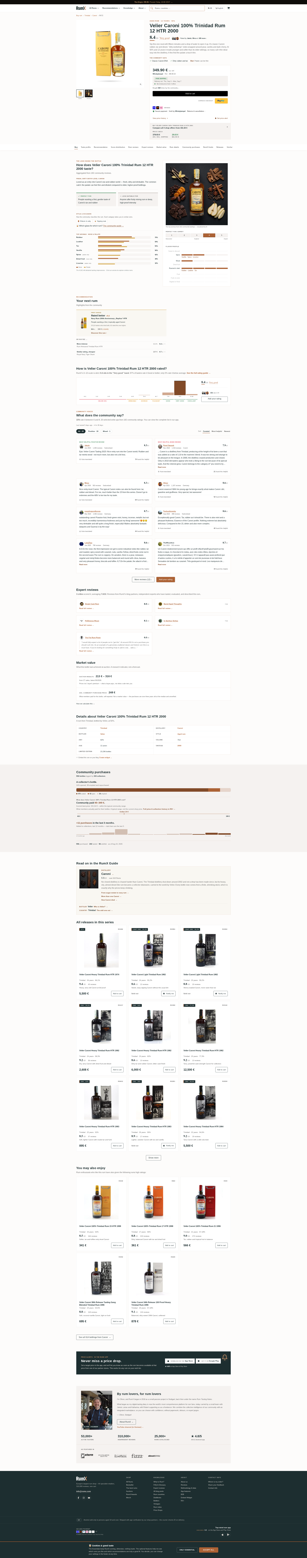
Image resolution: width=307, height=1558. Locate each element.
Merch (128, 1498)
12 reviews (144, 984)
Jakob (87, 445)
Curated (206, 431)
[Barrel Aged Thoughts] (160, 604)
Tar (77, 246)
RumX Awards (131, 1494)
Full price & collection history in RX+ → (159, 809)
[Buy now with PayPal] (221, 100)
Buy (76, 147)
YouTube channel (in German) (130, 1427)
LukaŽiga (88, 543)
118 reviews (92, 1312)
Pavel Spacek (168, 445)
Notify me (170, 994)
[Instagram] (84, 1498)
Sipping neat (100, 221)
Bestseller (130, 1485)
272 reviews (196, 1236)
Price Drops (158, 1510)
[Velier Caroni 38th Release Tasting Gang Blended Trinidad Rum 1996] (101, 1278)
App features (186, 1491)
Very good (165, 38)
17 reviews (144, 1136)
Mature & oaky (84, 221)
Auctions (129, 1491)
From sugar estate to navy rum (115, 893)
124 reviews (144, 1312)
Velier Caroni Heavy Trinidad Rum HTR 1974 (99, 975)
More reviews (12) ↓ (143, 579)
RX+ (182, 1501)
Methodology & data (188, 1488)
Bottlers (156, 1501)
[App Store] (222, 1534)
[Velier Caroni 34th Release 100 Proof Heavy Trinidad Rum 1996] (153, 1278)
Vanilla (79, 250)
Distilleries (157, 1498)
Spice (82, 254)
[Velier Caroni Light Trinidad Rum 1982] (153, 950)
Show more (153, 1158)
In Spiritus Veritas (171, 621)
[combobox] (177, 8)
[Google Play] (228, 1534)
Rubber (79, 237)
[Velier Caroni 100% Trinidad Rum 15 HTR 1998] (101, 1202)
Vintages (157, 1504)
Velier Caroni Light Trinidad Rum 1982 (148, 975)
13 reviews (144, 1060)
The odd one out (105, 910)
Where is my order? (215, 1482)
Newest (227, 431)
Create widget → (105, 757)
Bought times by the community (166, 88)
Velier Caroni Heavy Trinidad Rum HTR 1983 (99, 1127)
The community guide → (113, 226)
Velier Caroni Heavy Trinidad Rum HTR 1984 (203, 1127)
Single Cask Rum (92, 604)
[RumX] (81, 8)
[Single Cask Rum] (81, 604)
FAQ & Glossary (160, 1485)
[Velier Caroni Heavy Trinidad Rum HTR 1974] (101, 950)
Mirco (87, 483)
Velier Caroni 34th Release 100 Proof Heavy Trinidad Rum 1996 (151, 1303)
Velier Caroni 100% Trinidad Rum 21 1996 (202, 1226)
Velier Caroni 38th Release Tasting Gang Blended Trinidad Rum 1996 (97, 1303)
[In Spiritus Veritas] (160, 620)
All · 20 (81, 431)
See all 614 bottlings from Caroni (95, 1337)
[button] (110, 54)
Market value (161, 147)
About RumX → (126, 1422)
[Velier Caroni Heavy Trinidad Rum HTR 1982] (101, 1026)
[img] (82, 834)
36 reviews (92, 1060)
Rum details (174, 147)
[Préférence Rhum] (81, 620)
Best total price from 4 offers (166, 84)
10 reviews (196, 984)
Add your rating (214, 399)
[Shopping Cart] (228, 8)
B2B (182, 1494)
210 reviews (144, 1236)
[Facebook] (78, 1498)
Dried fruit (84, 259)
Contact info (212, 1488)
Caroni (180, 728)
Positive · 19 (93, 431)
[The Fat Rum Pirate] (81, 637)
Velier (102, 734)
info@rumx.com (83, 1491)
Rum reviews (133, 147)
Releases (219, 147)
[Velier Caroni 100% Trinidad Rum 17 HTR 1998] (153, 1202)
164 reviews (92, 1236)
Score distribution (118, 147)
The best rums (131, 1488)
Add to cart (190, 94)
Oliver (165, 483)
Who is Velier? (101, 907)
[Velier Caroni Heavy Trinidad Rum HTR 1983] (101, 1102)
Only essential (187, 1550)
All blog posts (159, 1491)
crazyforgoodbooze (92, 511)
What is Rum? (159, 1482)
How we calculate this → (85, 704)
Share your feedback (216, 1485)
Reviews (184, 1485)
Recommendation (100, 147)
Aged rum (154, 21)
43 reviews (92, 984)
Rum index (158, 1507)
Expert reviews (147, 147)
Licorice (83, 263)
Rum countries (159, 1494)
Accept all (208, 1550)
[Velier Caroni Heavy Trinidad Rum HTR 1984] (205, 1102)
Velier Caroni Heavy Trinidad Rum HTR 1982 (99, 1051)
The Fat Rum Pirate (93, 638)
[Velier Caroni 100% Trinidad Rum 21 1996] (205, 1202)
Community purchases (191, 147)
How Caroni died (109, 900)
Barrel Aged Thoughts (173, 604)
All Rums (129, 1482)
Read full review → (86, 608)
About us (184, 1482)
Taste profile (86, 147)
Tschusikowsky (169, 511)
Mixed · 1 (106, 431)
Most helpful (217, 431)
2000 (179, 746)
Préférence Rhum (92, 621)
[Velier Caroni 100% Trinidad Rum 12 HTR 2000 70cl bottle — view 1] (80, 93)
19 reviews (196, 1136)
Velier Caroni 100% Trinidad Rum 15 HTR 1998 (100, 1226)
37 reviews (92, 1136)
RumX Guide (208, 147)
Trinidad (103, 728)
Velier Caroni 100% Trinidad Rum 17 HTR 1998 (152, 1226)
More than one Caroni (111, 896)
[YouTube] (89, 1498)
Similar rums (232, 147)
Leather (79, 242)
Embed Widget (186, 1498)
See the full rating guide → (199, 373)
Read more (162, 467)
